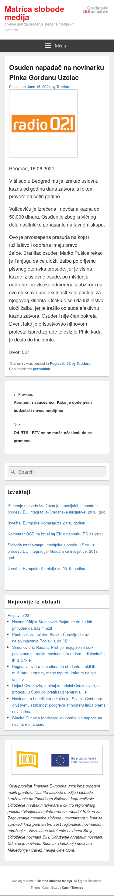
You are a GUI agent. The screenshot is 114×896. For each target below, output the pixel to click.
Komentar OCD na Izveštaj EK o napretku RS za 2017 (55, 534)
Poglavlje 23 (60, 363)
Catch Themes (72, 887)
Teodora (64, 86)
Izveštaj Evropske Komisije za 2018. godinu (46, 523)
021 (26, 351)
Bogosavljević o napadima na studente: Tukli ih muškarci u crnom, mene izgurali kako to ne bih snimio (54, 672)
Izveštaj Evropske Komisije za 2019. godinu (46, 568)
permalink (41, 369)
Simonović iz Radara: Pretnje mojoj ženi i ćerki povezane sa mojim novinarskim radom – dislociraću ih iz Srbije (58, 653)
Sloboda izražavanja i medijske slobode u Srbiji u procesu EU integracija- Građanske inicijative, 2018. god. (53, 551)
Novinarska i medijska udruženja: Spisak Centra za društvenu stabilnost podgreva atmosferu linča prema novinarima (58, 705)
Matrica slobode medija (34, 12)
